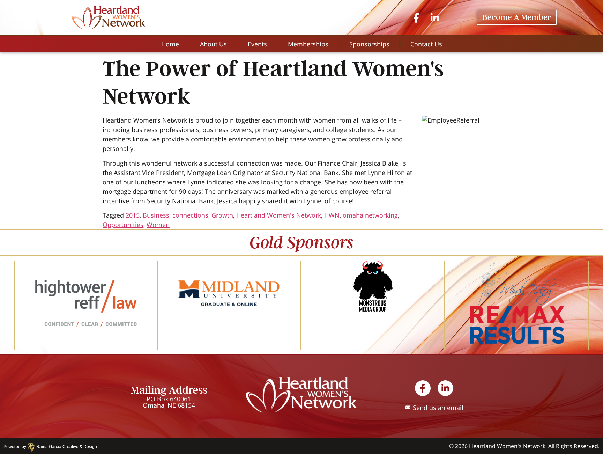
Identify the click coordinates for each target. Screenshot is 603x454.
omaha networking (370, 215)
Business (156, 215)
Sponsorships (369, 44)
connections (190, 215)
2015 (133, 215)
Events (257, 44)
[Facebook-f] (416, 17)
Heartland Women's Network (278, 215)
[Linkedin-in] (434, 17)
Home (170, 44)
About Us (213, 44)
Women (158, 224)
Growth (222, 215)
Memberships (308, 44)
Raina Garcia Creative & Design (64, 446)
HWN (332, 215)
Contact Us (426, 44)
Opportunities (123, 224)
